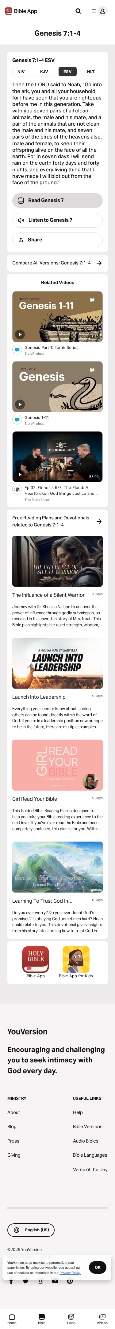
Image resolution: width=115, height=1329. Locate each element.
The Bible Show (37, 500)
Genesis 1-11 (42, 417)
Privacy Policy (70, 1272)
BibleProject (34, 353)
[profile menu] (98, 11)
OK (98, 1267)
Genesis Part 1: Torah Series (57, 347)
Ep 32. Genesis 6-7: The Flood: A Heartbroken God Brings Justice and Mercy (59, 491)
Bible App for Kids (76, 975)
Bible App (36, 975)
